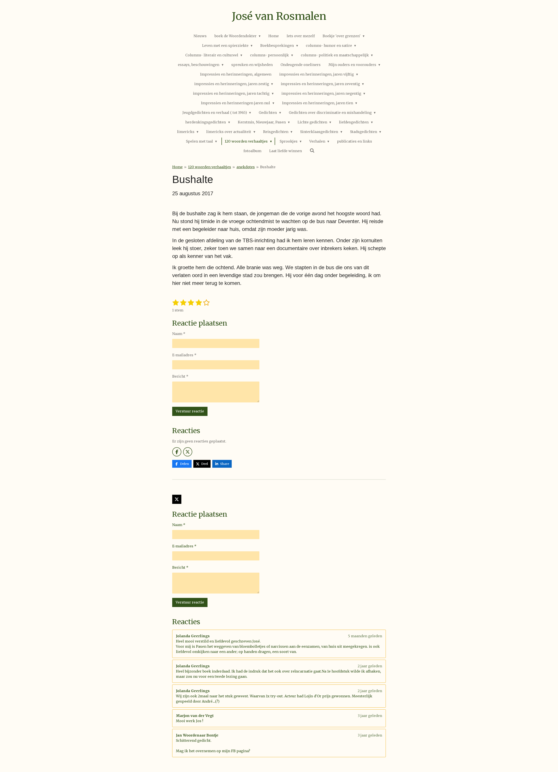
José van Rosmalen (279, 16)
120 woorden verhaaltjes (209, 167)
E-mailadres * (184, 355)
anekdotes (245, 167)
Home (177, 167)
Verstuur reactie (190, 411)
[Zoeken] (312, 150)
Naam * (178, 333)
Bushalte (268, 167)
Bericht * (180, 376)
